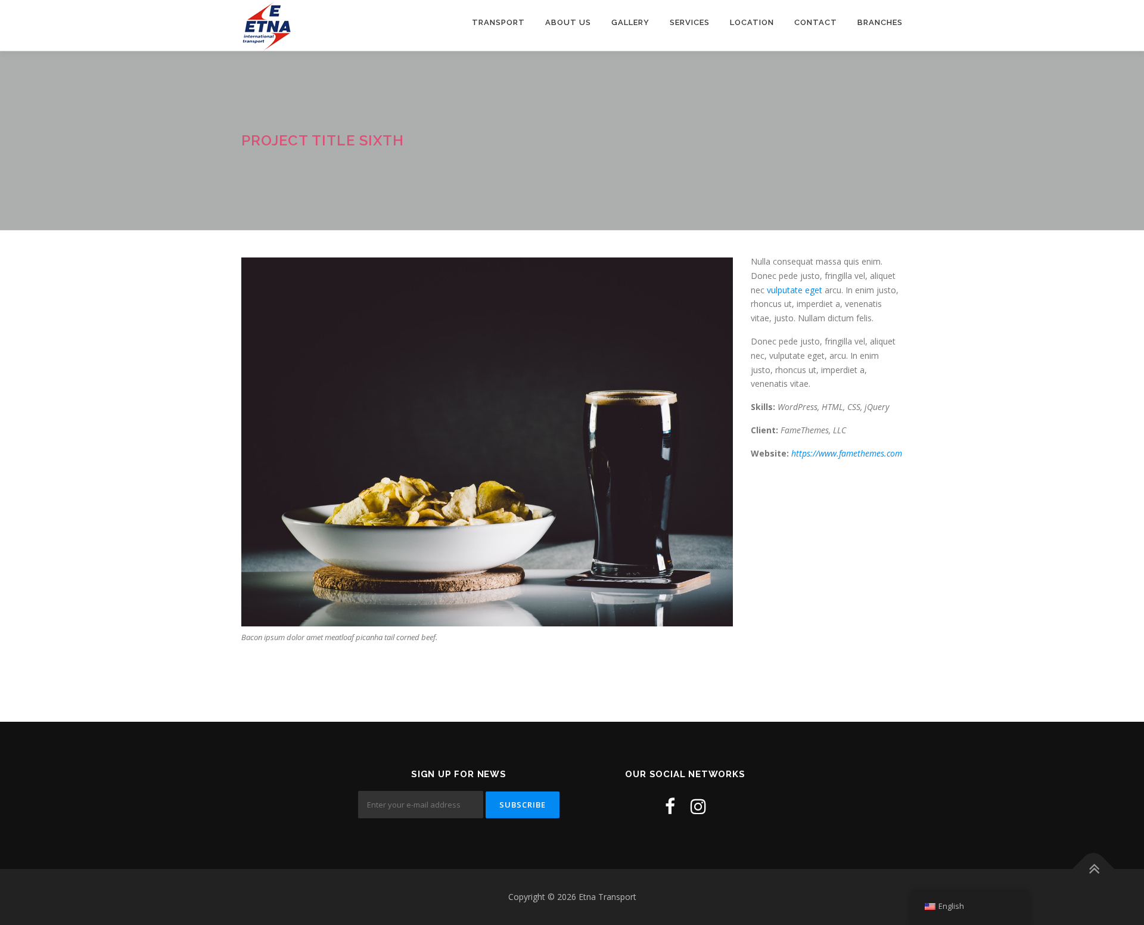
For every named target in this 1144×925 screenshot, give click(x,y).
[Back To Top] (1093, 869)
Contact (815, 22)
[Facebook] (670, 806)
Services (690, 22)
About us (568, 22)
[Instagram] (698, 806)
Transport (498, 22)
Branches (880, 22)
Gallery (630, 22)
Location (752, 22)
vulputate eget (794, 290)
